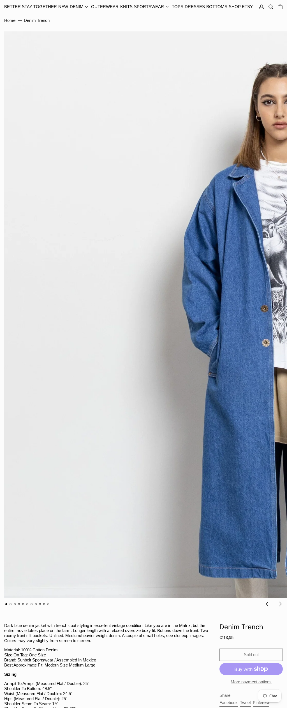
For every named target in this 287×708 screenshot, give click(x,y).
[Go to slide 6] (27, 604)
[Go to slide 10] (44, 604)
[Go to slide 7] (32, 604)
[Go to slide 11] (48, 604)
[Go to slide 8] (36, 604)
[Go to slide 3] (15, 604)
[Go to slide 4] (19, 604)
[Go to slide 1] (6, 604)
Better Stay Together (30, 6)
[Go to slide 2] (11, 604)
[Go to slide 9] (40, 604)
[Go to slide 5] (23, 604)
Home (9, 20)
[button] (280, 7)
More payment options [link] (251, 681)
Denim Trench (37, 20)
